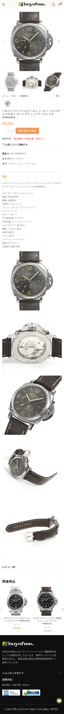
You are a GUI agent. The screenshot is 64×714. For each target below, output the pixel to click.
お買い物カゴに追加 (27, 131)
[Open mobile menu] (4, 4)
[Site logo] (32, 4)
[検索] (54, 4)
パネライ (23, 96)
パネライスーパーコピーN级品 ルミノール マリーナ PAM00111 (47, 621)
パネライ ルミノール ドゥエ (22, 163)
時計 (14, 96)
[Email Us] (59, 701)
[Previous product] (54, 96)
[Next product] (60, 96)
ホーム (5, 96)
